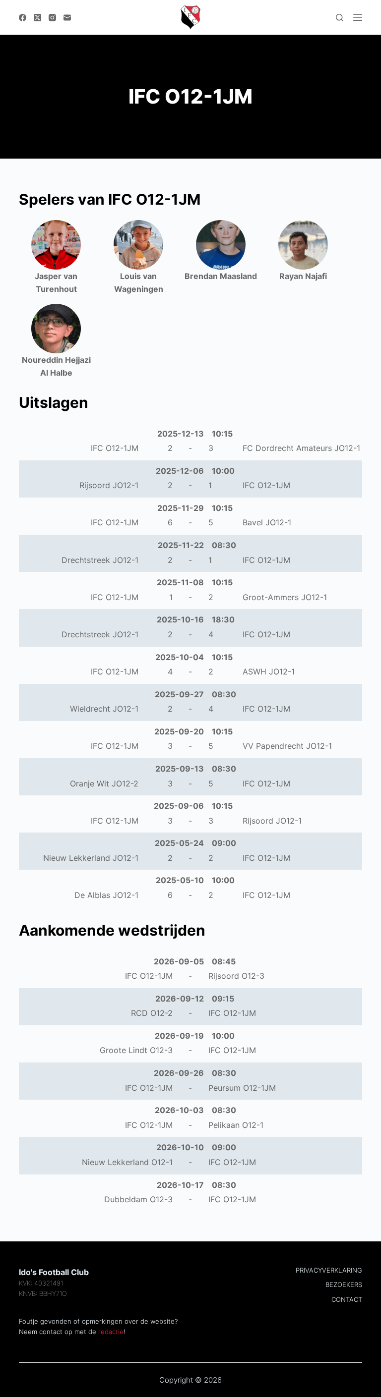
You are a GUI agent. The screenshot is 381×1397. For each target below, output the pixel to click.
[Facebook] (22, 17)
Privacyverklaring (329, 1270)
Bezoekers (343, 1284)
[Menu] (357, 17)
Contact (346, 1299)
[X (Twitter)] (37, 17)
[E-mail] (67, 17)
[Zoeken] (339, 17)
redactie (111, 1332)
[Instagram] (52, 17)
